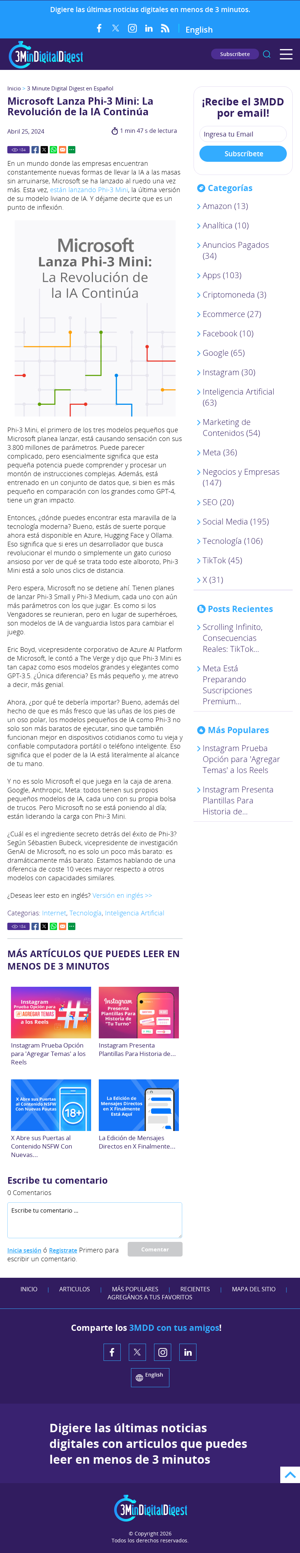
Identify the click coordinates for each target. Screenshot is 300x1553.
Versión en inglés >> (122, 895)
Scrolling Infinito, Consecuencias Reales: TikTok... (233, 637)
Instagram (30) (229, 371)
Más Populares (135, 1289)
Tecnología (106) (233, 540)
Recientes (195, 1289)
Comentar (155, 1249)
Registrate (63, 1250)
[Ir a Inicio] (45, 67)
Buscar (266, 54)
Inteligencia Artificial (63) (238, 397)
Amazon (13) (225, 205)
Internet (54, 912)
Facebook (99, 28)
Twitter (116, 28)
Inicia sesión (24, 1250)
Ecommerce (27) (232, 313)
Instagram (132, 28)
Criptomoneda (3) (234, 294)
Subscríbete (235, 54)
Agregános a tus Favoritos (150, 1297)
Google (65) (224, 352)
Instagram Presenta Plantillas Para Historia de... (137, 1049)
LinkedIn (148, 28)
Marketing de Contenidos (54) (231, 427)
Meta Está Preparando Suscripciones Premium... (227, 684)
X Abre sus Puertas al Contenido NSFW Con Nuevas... (41, 1146)
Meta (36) (220, 452)
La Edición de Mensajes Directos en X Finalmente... (137, 1142)
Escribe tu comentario (57, 1180)
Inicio (14, 88)
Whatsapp (53, 149)
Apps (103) (222, 274)
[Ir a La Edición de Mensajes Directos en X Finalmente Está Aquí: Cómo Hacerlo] (139, 1105)
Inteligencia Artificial (134, 912)
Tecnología (86, 912)
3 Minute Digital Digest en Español (70, 88)
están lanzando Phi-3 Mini (89, 189)
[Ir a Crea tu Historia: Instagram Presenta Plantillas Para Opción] (139, 1012)
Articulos (74, 1289)
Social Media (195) (236, 521)
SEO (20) (218, 501)
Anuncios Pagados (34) (236, 250)
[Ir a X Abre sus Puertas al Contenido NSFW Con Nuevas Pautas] (51, 1105)
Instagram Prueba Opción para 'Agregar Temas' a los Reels (48, 1053)
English (199, 29)
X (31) (213, 579)
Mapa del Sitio (253, 1289)
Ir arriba (290, 1475)
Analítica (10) (226, 225)
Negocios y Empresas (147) (241, 477)
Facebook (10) (228, 333)
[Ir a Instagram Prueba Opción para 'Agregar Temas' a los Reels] (51, 1012)
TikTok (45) (222, 560)
